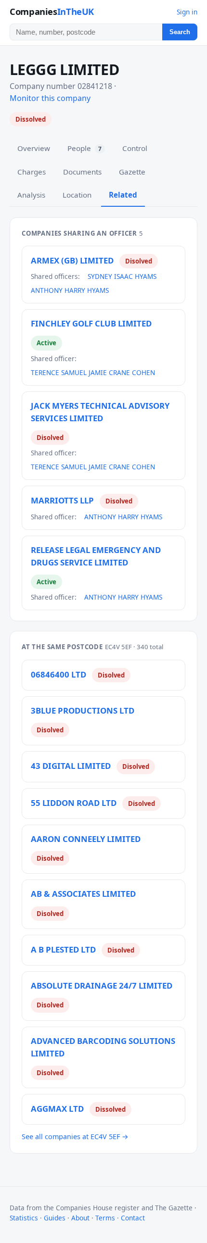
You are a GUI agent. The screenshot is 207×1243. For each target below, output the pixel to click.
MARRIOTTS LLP (62, 500)
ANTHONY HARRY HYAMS (70, 290)
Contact (133, 1217)
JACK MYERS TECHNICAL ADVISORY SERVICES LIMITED (100, 412)
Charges (31, 171)
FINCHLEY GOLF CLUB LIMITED (91, 323)
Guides (54, 1217)
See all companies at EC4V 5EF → (75, 1136)
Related (123, 195)
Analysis (31, 195)
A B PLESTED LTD (63, 949)
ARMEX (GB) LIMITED (72, 260)
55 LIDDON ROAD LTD (73, 802)
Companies (52, 11)
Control (134, 148)
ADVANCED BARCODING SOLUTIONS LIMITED (103, 1047)
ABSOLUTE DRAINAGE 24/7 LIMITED (101, 985)
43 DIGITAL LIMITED (71, 765)
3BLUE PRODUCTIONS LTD (82, 710)
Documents (82, 171)
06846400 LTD (58, 674)
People (84, 148)
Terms (105, 1217)
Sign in (187, 11)
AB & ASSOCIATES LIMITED (83, 893)
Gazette (132, 171)
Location (77, 195)
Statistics (24, 1217)
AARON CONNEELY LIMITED (86, 838)
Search (179, 32)
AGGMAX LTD (57, 1108)
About (80, 1217)
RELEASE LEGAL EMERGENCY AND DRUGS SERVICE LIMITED (96, 556)
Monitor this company (50, 98)
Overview (33, 148)
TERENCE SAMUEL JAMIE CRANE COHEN (93, 372)
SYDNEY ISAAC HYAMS (122, 276)
